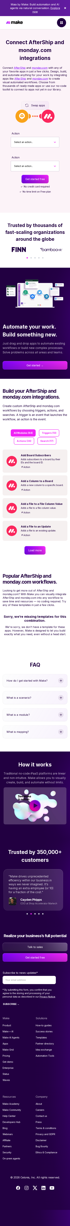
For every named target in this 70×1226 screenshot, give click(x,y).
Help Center (9, 1116)
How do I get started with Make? (27, 680)
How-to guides (44, 1025)
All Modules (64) (23, 432)
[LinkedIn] (43, 1188)
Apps (5, 1043)
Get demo (8, 1061)
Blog (5, 1128)
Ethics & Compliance (46, 1152)
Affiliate (6, 1140)
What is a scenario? (19, 697)
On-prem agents (11, 1158)
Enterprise (8, 1067)
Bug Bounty (42, 1146)
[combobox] (14, 142)
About (39, 1103)
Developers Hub (11, 1122)
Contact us (41, 1116)
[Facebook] (18, 1188)
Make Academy (11, 1103)
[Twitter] (35, 1188)
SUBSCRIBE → (11, 1004)
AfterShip (20, 67)
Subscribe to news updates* (20, 972)
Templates (41, 1037)
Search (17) (46, 441)
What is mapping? (18, 731)
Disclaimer (41, 1140)
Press (39, 1122)
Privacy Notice (47, 996)
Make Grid (8, 1049)
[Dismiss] (65, 8)
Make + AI (8, 1031)
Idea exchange (44, 1049)
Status (6, 1074)
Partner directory (45, 1043)
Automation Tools (45, 1055)
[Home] (14, 23)
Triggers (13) (49, 432)
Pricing (6, 1055)
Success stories (44, 1031)
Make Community (12, 1109)
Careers (40, 1109)
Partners (7, 1146)
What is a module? (18, 714)
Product (7, 1025)
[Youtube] (52, 1188)
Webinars (8, 1134)
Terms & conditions (46, 1128)
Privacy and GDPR (45, 1134)
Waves (6, 1080)
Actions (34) (24, 441)
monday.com (40, 67)
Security (7, 1152)
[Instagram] (26, 1188)
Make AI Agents (11, 1037)
